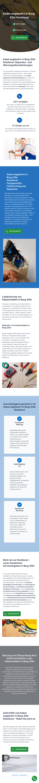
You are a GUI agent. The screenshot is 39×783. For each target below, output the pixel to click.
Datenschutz (23, 775)
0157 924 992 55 (20, 37)
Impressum (15, 775)
